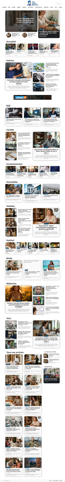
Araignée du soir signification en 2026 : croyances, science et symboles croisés (33, 470)
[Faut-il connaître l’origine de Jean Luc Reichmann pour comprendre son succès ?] (33, 47)
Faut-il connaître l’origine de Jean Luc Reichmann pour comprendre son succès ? (32, 52)
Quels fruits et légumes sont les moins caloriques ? (52, 298)
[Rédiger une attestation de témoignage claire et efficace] (11, 155)
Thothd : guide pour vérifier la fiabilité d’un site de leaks (24, 342)
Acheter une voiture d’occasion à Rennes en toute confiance (52, 85)
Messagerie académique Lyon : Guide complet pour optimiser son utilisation (32, 251)
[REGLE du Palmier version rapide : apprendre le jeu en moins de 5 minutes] (14, 442)
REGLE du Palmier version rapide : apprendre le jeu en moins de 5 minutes (13, 450)
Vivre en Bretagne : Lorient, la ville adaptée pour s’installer (13, 196)
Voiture (10, 60)
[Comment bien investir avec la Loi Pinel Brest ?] (51, 189)
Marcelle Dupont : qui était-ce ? (21, 51)
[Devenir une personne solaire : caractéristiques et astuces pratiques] (18, 293)
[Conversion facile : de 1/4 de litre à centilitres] (44, 245)
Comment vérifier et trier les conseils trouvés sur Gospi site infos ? (46, 339)
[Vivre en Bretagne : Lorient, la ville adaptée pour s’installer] (13, 189)
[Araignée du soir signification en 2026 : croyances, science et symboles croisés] (33, 463)
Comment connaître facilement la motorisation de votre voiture (19, 81)
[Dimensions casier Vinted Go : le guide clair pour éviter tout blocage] (49, 24)
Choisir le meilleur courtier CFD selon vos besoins (54, 173)
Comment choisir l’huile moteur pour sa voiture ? (13, 120)
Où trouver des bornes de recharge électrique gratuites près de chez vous (52, 64)
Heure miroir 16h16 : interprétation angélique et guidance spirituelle (46, 227)
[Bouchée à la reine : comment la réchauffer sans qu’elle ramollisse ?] (55, 245)
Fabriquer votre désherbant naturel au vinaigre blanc (44, 51)
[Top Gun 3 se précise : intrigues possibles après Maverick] (33, 442)
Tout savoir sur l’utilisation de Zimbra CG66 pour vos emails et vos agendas (32, 120)
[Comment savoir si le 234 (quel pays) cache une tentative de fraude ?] (10, 169)
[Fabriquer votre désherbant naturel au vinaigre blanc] (44, 47)
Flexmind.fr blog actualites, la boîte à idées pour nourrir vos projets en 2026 (10, 52)
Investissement (14, 164)
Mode (41, 29)
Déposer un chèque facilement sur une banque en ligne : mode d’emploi (44, 174)
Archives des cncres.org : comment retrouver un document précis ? (24, 332)
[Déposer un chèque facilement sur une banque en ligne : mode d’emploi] (44, 169)
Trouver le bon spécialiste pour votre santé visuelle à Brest (52, 308)
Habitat (10, 240)
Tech (8, 318)
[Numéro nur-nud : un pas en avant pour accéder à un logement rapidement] (32, 189)
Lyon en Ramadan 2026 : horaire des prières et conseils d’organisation (25, 20)
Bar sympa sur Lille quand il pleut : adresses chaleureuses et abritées (16, 34)
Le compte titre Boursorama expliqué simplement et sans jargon (32, 174)
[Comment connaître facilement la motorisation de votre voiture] (18, 70)
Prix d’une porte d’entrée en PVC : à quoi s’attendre (21, 250)
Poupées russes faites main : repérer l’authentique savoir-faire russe (32, 34)
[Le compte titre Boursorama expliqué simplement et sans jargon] (33, 169)
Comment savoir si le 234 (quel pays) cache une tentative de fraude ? (10, 174)
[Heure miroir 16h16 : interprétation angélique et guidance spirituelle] (46, 216)
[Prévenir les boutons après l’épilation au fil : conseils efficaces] (55, 46)
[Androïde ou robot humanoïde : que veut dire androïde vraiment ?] (11, 324)
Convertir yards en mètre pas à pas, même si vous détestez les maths (10, 251)
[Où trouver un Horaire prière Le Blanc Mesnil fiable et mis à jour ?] (46, 140)
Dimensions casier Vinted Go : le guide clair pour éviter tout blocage (49, 32)
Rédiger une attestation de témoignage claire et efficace (24, 153)
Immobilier (12, 182)
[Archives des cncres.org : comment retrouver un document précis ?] (11, 334)
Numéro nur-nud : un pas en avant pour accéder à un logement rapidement (31, 196)
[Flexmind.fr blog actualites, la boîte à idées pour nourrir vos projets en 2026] (10, 47)
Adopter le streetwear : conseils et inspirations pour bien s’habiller (32, 273)
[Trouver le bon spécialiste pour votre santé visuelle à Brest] (38, 310)
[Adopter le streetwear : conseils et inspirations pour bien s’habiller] (32, 265)
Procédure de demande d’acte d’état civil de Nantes (24, 144)
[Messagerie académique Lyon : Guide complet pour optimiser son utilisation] (33, 245)
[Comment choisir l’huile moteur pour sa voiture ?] (13, 113)
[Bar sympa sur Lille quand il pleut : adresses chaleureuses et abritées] (8, 35)
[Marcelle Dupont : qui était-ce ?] (22, 47)
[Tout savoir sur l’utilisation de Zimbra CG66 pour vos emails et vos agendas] (32, 113)
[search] (57, 3)
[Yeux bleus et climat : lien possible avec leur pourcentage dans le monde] (38, 290)
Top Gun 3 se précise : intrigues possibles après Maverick (31, 450)
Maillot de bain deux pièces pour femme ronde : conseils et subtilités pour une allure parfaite (51, 273)
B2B (7, 117)
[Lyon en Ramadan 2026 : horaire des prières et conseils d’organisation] (11, 136)
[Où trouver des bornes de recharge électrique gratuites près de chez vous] (38, 67)
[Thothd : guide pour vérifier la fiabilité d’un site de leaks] (11, 344)
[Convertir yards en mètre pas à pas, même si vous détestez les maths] (10, 245)
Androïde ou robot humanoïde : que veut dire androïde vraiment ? (25, 323)
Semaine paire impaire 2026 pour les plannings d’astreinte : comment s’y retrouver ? (51, 120)
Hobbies (10, 206)
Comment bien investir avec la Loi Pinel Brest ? (51, 196)
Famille (25, 16)
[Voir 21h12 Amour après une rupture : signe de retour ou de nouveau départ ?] (11, 232)
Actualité (7, 49)
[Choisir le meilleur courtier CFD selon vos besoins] (55, 169)
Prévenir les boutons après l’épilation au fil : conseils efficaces (55, 51)
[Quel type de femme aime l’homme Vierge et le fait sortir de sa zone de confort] (14, 463)
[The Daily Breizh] (32, 3)
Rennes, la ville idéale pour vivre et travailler (51, 379)
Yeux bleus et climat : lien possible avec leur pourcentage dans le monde (52, 287)
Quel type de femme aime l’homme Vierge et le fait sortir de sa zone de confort (13, 470)
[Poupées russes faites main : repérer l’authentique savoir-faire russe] (24, 35)
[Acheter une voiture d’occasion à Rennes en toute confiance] (38, 87)
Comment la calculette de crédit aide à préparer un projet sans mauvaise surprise (21, 174)
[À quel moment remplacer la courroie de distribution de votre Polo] (38, 77)
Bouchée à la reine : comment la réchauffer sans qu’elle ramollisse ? (54, 250)
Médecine (11, 283)
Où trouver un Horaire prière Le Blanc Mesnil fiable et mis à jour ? (46, 151)
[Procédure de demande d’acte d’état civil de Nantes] (11, 146)
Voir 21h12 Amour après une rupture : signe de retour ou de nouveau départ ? (24, 229)
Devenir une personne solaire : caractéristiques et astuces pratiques (18, 304)
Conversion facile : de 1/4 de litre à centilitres (44, 250)
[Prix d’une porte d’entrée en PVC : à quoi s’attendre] (22, 245)
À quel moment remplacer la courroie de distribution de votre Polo (52, 75)
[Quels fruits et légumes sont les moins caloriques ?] (38, 300)
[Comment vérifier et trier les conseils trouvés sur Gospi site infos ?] (46, 328)
